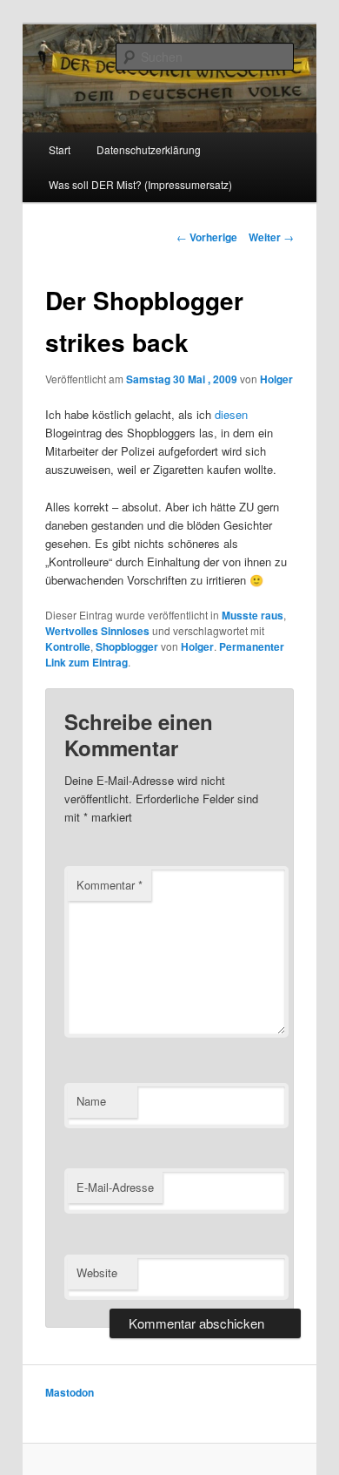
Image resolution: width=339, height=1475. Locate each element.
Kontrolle (67, 646)
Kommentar (109, 884)
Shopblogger (127, 646)
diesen (231, 414)
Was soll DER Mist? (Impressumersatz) (140, 184)
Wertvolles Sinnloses (97, 631)
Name (91, 1101)
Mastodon (69, 1392)
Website (96, 1272)
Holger (276, 379)
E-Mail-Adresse (115, 1187)
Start (59, 149)
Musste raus (252, 615)
